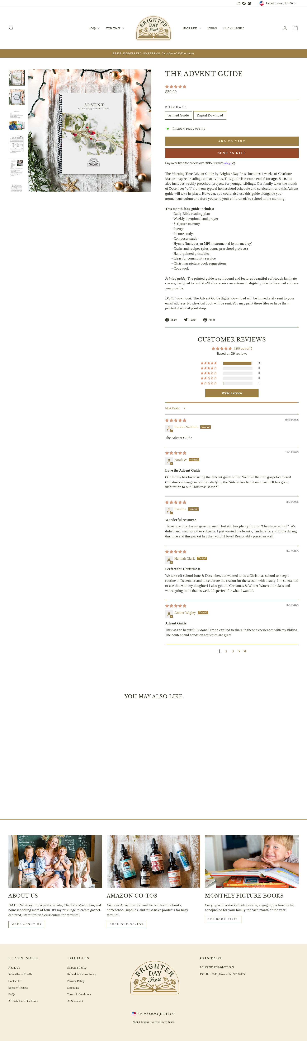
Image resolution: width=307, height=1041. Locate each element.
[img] (175, 420)
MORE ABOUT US (26, 924)
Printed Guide (178, 115)
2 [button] (226, 651)
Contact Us (14, 981)
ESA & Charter (233, 28)
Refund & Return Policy (81, 974)
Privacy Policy (76, 981)
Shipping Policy (76, 967)
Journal (212, 28)
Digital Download (210, 115)
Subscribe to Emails (20, 974)
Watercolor (113, 28)
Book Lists (190, 28)
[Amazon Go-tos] (153, 861)
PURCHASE (176, 107)
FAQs (11, 994)
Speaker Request (18, 987)
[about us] (55, 861)
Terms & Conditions (79, 994)
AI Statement (75, 1001)
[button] (175, 87)
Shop (92, 28)
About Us (14, 967)
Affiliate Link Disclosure (23, 1001)
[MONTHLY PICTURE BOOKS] (252, 861)
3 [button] (233, 651)
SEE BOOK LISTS (223, 919)
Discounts (73, 987)
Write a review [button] (232, 393)
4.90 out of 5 (242, 348)
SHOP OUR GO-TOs (127, 924)
